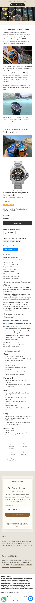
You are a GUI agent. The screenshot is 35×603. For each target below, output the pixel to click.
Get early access (17, 515)
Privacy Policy (17, 526)
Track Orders (11, 454)
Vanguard (20, 197)
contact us (28, 545)
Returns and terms (15, 567)
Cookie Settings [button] (17, 601)
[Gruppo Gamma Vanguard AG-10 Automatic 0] (17, 175)
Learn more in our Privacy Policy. (10, 592)
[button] (9, 232)
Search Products (11, 447)
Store (5, 197)
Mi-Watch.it (10, 17)
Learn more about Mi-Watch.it (15, 545)
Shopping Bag (11, 460)
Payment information (19, 564)
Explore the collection (17, 4)
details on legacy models (17, 43)
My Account (23, 446)
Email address (9, 505)
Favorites (24, 454)
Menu (18, 23)
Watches (12, 197)
